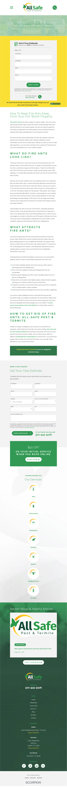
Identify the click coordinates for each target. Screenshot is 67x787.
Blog (33, 712)
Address (13, 398)
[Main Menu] (11, 7)
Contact (33, 718)
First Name (18, 53)
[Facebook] (24, 766)
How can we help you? (17, 414)
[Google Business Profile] (37, 766)
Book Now (32, 459)
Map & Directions (33, 732)
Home (33, 699)
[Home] (33, 7)
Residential (33, 702)
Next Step (33, 85)
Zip (36, 406)
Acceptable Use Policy (26, 91)
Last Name (18, 60)
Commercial (33, 706)
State (12, 406)
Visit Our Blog (32, 662)
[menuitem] (27, 778)
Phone (16, 75)
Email (16, 68)
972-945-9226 (43, 434)
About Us (33, 709)
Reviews (33, 715)
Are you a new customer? (41, 398)
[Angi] (30, 766)
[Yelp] (43, 766)
